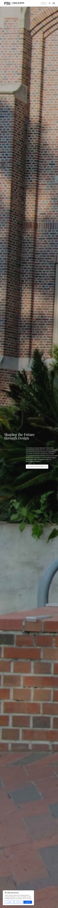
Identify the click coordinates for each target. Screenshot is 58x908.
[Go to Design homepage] (14, 3)
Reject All (18, 902)
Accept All (27, 902)
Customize (9, 902)
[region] (18, 897)
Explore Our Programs (36, 466)
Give (43, 3)
